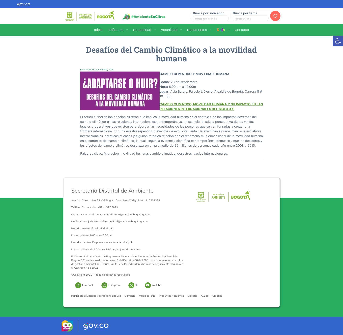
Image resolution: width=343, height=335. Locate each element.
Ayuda (205, 295)
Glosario (192, 295)
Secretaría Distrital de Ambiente (112, 190)
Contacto (130, 295)
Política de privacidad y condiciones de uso (96, 295)
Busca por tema (245, 13)
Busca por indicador (208, 13)
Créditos (217, 295)
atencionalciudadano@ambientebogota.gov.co (122, 214)
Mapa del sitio (147, 295)
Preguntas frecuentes (171, 295)
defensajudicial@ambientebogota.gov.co (123, 221)
